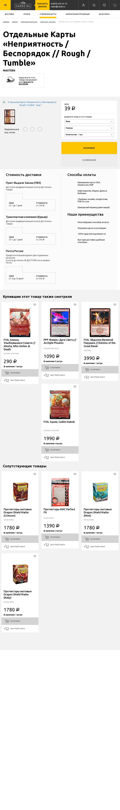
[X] (40, 129)
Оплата (26, 14)
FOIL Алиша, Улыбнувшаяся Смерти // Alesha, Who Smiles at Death (19, 344)
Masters (87, 350)
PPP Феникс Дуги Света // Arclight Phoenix (60, 341)
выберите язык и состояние (78, 117)
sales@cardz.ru (58, 6)
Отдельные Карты (48, 14)
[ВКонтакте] (25, 129)
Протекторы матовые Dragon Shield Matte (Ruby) (18, 594)
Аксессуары (104, 14)
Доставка (9, 14)
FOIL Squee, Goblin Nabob (59, 421)
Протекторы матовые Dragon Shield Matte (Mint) (98, 512)
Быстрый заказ (17, 380)
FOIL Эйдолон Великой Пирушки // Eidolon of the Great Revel (99, 343)
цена (66, 104)
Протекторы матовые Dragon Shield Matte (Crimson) (18, 512)
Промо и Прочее (11, 353)
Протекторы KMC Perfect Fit (59, 511)
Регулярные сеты (51, 348)
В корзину (89, 148)
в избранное (89, 160)
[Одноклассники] (32, 129)
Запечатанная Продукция (78, 14)
